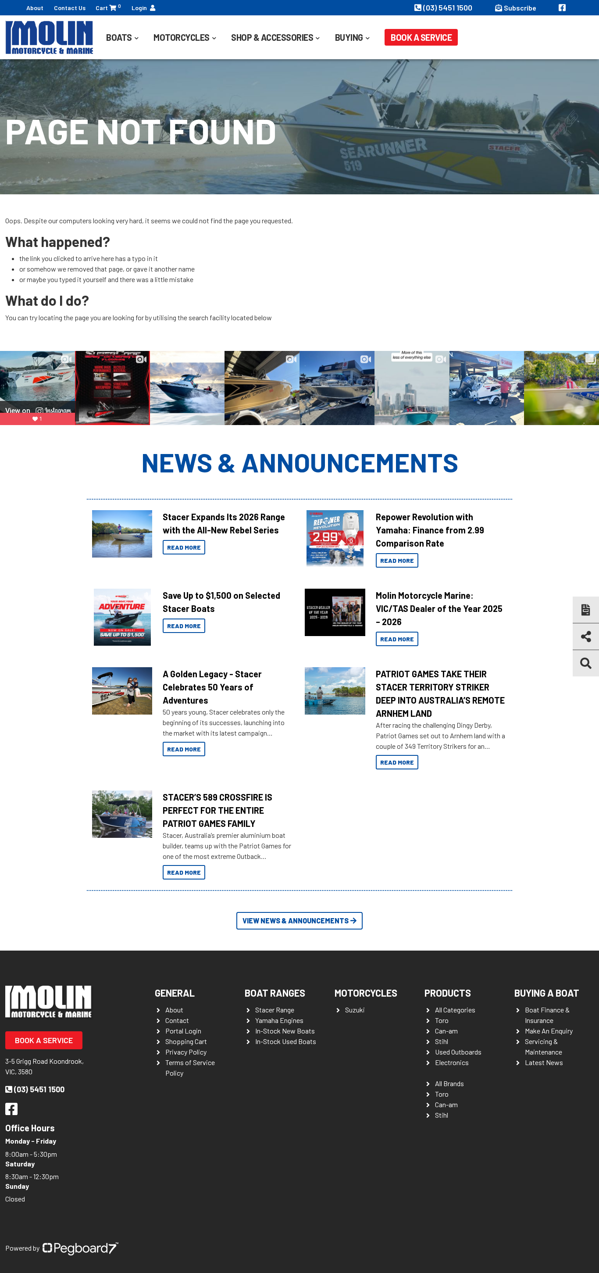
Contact (177, 1020)
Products (447, 992)
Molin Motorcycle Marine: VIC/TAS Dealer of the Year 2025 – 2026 (439, 608)
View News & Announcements (295, 920)
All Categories (455, 1009)
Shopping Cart (186, 1041)
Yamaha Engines (279, 1020)
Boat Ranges (275, 992)
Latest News (544, 1062)
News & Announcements (299, 462)
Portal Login (183, 1030)
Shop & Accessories (272, 37)
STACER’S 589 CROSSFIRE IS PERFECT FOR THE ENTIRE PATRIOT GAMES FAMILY (217, 810)
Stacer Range (274, 1009)
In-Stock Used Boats (285, 1041)
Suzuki (355, 1009)
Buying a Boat (546, 992)
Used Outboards (458, 1052)
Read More (184, 547)
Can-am (446, 1030)
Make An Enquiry (549, 1030)
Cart (108, 7)
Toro (442, 1020)
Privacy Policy (186, 1052)
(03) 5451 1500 (448, 7)
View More (120, 534)
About (34, 7)
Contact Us (70, 7)
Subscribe (520, 8)
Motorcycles (366, 992)
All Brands (449, 1083)
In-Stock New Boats (285, 1030)
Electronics (452, 1062)
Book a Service (421, 37)
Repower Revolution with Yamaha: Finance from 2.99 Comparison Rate (430, 529)
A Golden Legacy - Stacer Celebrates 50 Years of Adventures (212, 687)
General (175, 992)
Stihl (441, 1041)
